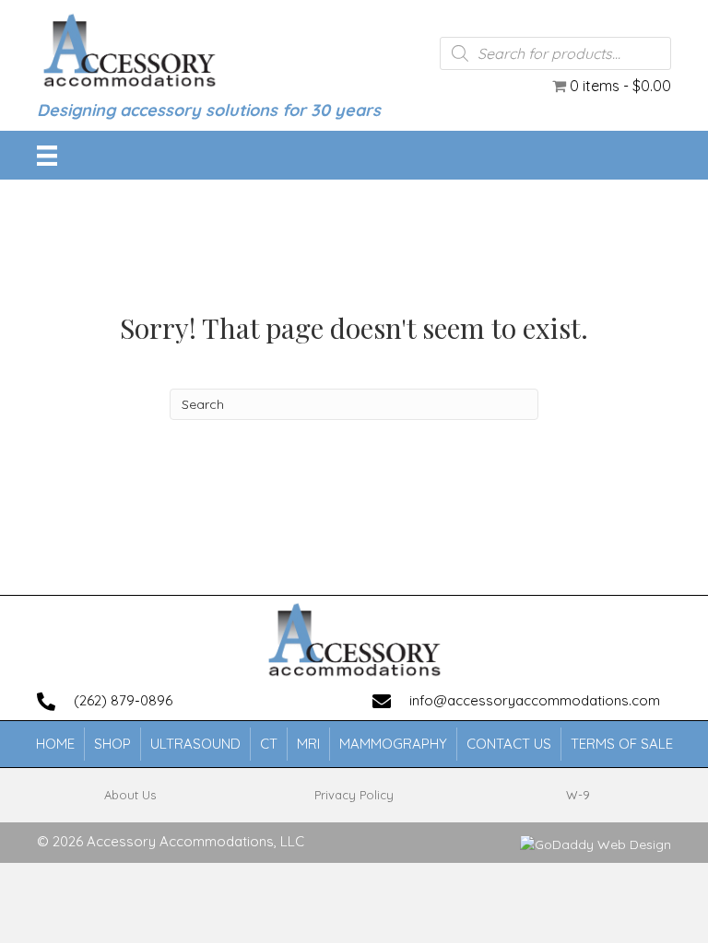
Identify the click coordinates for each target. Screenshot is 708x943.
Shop (112, 743)
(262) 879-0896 (123, 700)
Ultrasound (195, 743)
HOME (55, 743)
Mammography (393, 743)
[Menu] (47, 155)
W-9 (578, 794)
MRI (308, 743)
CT (268, 743)
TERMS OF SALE (622, 743)
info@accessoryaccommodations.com (534, 700)
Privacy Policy (354, 794)
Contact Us (508, 743)
